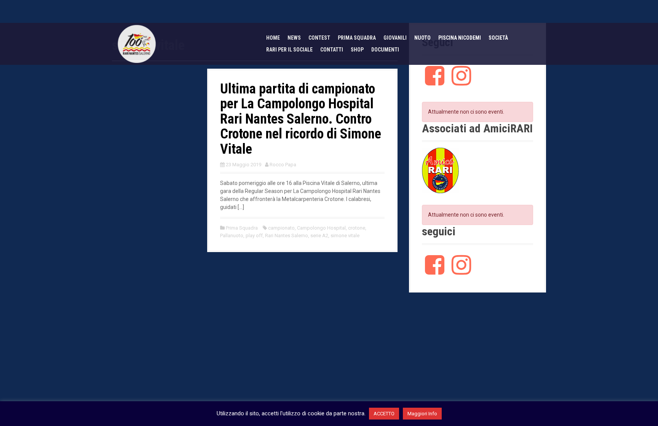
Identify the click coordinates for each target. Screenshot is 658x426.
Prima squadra (357, 38)
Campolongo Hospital (321, 228)
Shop (357, 50)
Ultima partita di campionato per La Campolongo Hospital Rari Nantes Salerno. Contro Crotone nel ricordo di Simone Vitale (300, 119)
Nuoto (422, 38)
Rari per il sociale (289, 50)
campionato (281, 228)
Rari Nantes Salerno (286, 235)
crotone (356, 228)
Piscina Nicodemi (459, 38)
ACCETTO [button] (384, 413)
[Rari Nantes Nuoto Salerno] (137, 43)
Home (273, 38)
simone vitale (345, 235)
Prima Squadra (242, 228)
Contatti (331, 50)
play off (254, 235)
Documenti (385, 50)
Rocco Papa (283, 164)
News (294, 38)
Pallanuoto (231, 235)
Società (498, 38)
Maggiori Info (422, 413)
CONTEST (319, 38)
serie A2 (319, 235)
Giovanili (395, 38)
